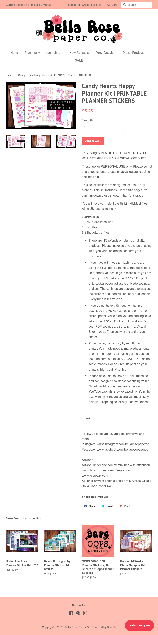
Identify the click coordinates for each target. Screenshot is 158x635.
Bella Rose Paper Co (77, 627)
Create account (91, 5)
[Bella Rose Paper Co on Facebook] (71, 614)
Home (9, 75)
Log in (72, 5)
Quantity (87, 120)
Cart (114, 5)
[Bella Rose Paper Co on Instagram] (85, 614)
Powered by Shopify (104, 627)
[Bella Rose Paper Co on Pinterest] (78, 614)
